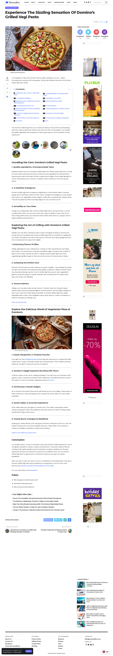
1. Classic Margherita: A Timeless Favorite (57, 108)
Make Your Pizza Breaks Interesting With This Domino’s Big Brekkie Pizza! (38, 504)
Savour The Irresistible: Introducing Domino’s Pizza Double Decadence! (37, 498)
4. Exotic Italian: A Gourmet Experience (28, 118)
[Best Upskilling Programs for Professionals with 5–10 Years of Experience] (81, 624)
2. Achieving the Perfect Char (25, 105)
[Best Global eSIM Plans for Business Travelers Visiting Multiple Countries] (81, 585)
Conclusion (18, 121)
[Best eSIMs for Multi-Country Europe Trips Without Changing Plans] (81, 616)
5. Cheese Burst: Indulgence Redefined (57, 118)
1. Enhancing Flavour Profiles (53, 101)
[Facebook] (80, 34)
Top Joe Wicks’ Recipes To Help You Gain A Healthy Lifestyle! (33, 507)
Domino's (14, 7)
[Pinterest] (96, 34)
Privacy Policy (7, 652)
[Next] (70, 150)
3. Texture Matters (50, 105)
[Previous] (13, 150)
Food (8, 7)
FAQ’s (46, 121)
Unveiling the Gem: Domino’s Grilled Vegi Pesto (26, 93)
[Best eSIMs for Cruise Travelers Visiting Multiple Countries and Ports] (81, 600)
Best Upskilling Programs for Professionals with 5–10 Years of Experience (95, 623)
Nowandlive (33, 470)
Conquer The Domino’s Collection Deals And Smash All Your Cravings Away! (38, 510)
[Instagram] (105, 34)
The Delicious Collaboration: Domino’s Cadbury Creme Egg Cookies (35, 501)
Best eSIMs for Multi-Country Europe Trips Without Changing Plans (95, 615)
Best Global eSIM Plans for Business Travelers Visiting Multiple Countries (97, 584)
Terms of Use (17, 652)
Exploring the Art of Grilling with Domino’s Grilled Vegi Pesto (27, 102)
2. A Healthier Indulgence (23, 98)
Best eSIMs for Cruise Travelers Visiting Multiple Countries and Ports (95, 599)
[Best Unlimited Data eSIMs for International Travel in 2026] (81, 593)
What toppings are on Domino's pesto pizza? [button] (26, 480)
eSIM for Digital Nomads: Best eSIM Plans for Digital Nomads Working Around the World (96, 607)
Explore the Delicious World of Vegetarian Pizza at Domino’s (27, 109)
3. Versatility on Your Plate (53, 98)
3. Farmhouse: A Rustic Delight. (54, 113)
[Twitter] (88, 34)
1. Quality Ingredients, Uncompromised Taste (55, 94)
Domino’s (51, 380)
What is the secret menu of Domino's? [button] (24, 487)
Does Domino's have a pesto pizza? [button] (23, 483)
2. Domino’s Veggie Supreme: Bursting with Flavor (26, 114)
